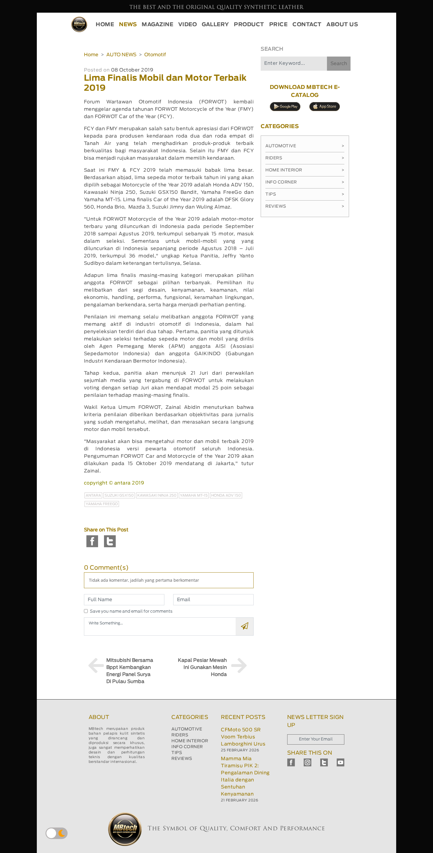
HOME (105, 24)
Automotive (304, 146)
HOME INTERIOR (189, 741)
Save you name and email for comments (131, 611)
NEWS (128, 24)
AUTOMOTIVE (186, 729)
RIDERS (179, 735)
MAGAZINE (157, 24)
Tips (304, 194)
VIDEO (187, 24)
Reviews (304, 206)
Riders (304, 158)
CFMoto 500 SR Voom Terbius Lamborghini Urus (243, 737)
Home (91, 54)
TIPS (176, 753)
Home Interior (304, 170)
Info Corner (304, 182)
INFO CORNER (187, 747)
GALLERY (215, 24)
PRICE (278, 24)
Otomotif (155, 54)
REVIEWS (181, 759)
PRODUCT (249, 24)
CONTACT (307, 24)
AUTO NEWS (121, 54)
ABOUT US (342, 24)
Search (338, 63)
